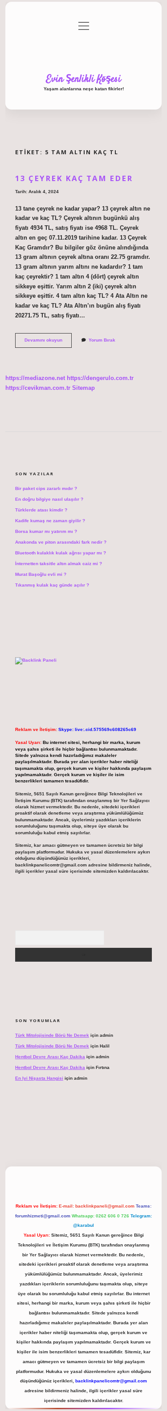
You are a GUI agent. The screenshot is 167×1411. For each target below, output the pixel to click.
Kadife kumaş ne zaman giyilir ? (50, 520)
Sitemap (83, 387)
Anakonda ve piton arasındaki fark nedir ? (60, 542)
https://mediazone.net (35, 378)
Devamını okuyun (48, 342)
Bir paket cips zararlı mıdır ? (46, 488)
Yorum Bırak (102, 340)
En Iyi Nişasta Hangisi (39, 1078)
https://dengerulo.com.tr (100, 378)
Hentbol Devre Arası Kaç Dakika (50, 1056)
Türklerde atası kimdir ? (41, 509)
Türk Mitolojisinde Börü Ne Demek (52, 1035)
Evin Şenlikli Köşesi (83, 79)
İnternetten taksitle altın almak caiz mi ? (58, 563)
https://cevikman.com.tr (37, 387)
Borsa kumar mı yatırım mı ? (46, 531)
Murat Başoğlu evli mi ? (40, 574)
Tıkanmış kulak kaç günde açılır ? (52, 585)
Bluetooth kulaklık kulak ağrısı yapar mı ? (60, 552)
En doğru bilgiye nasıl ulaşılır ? (49, 499)
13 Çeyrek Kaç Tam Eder (74, 178)
